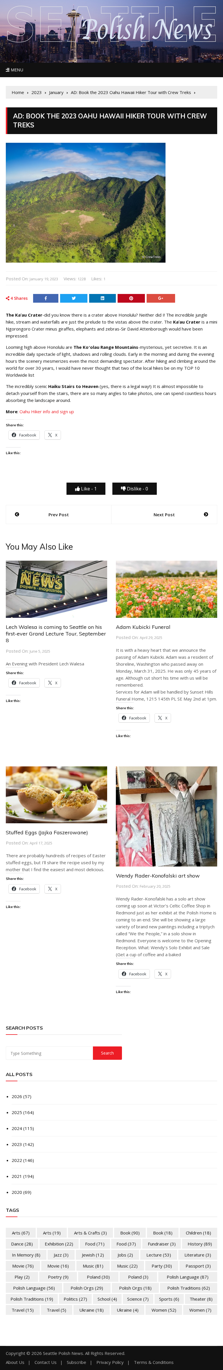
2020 (17, 1192)
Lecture (158, 1255)
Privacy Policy (110, 1362)
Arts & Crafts (90, 1233)
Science (138, 1299)
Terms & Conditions (154, 1362)
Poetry (58, 1277)
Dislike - (137, 488)
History (200, 1244)
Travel (23, 1310)
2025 (17, 1112)
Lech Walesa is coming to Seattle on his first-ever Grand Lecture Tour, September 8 (56, 634)
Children (198, 1233)
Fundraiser (162, 1244)
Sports (169, 1299)
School (107, 1299)
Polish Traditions (188, 1288)
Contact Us (46, 1362)
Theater (201, 1299)
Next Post (164, 514)
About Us (15, 1362)
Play (22, 1277)
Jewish (93, 1255)
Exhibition (59, 1244)
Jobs (125, 1255)
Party (162, 1266)
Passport (198, 1266)
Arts (21, 1233)
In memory (26, 1255)
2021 (17, 1176)
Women (164, 1310)
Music (93, 1266)
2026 (17, 1096)
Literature (197, 1255)
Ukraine (91, 1310)
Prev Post (58, 514)
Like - (88, 488)
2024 (17, 1128)
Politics (75, 1299)
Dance (22, 1244)
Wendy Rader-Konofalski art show (158, 875)
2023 (17, 1144)
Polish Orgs (87, 1288)
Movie (23, 1266)
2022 (17, 1160)
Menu (16, 70)
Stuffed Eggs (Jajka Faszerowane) (47, 832)
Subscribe (76, 1362)
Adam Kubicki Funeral (143, 627)
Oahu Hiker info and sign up (46, 411)
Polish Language (187, 1277)
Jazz (61, 1255)
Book (130, 1233)
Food (95, 1244)
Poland (98, 1277)
